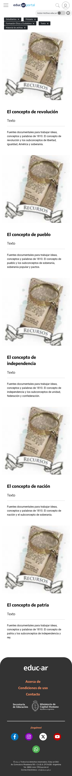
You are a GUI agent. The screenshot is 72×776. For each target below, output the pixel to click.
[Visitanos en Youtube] (57, 736)
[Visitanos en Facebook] (14, 736)
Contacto (33, 694)
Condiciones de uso (33, 688)
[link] (65, 5)
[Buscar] (57, 5)
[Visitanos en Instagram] (29, 736)
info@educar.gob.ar (44, 770)
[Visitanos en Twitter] (43, 736)
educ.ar (17, 762)
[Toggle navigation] (3, 2)
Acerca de (33, 681)
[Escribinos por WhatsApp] (36, 749)
